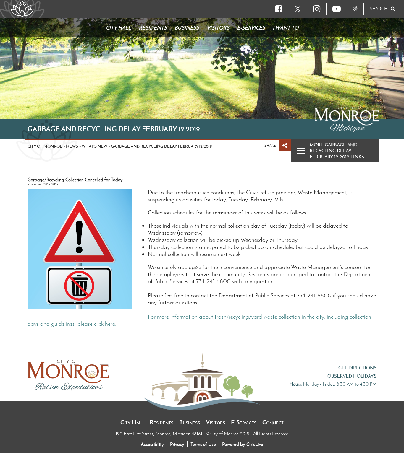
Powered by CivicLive (242, 444)
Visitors (215, 422)
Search (379, 9)
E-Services (243, 422)
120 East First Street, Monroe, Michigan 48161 (159, 433)
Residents (161, 422)
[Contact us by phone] (355, 8)
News (72, 146)
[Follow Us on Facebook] (278, 9)
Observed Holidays (351, 376)
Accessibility (152, 444)
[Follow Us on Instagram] (316, 9)
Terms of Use (203, 444)
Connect (273, 422)
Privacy (177, 444)
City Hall (132, 422)
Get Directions (357, 368)
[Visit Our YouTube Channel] (336, 9)
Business (189, 422)
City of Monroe (45, 146)
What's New (94, 146)
